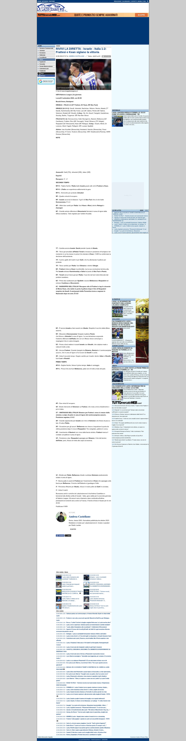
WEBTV (114, 365)
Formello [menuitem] (42, 64)
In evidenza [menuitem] (43, 57)
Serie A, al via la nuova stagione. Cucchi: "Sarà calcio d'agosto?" (86, 723)
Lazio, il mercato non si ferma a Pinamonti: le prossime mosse (85, 654)
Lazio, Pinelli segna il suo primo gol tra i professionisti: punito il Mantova (88, 728)
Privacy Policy (144, 737)
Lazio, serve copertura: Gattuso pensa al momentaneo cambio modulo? (88, 625)
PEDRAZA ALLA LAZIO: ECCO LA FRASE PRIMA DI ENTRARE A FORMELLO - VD (130, 369)
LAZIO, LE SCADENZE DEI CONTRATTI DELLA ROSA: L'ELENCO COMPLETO (121, 303)
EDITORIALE (116, 110)
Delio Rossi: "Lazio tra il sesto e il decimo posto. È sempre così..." (86, 725)
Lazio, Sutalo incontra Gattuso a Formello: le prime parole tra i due (86, 692)
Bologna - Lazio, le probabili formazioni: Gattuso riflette (130, 222)
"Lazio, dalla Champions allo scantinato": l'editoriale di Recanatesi (86, 627)
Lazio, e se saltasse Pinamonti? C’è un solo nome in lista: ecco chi (86, 660)
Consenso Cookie (135, 737)
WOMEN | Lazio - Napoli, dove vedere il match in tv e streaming (85, 716)
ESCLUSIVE (116, 319)
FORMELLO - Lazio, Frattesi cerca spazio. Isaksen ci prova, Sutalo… (87, 687)
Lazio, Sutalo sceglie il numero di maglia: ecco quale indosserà (85, 698)
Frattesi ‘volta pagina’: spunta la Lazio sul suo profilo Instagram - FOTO (87, 719)
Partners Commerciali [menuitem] (46, 48)
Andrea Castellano (76, 56)
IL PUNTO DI (116, 299)
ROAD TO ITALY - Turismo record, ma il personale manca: (131, 216)
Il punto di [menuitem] (42, 62)
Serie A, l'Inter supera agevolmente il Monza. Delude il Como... (85, 730)
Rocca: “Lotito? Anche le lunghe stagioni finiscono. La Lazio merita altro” (88, 622)
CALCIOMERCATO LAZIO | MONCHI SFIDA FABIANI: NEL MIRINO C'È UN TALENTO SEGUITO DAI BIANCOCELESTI (123, 324)
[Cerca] (147, 1)
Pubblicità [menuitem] (43, 71)
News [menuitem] (41, 59)
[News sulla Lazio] (51, 7)
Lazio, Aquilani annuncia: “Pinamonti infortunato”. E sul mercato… (86, 707)
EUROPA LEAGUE (118, 346)
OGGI (141, 210)
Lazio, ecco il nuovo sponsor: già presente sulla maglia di (131, 232)
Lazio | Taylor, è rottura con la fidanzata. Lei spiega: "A (130, 224)
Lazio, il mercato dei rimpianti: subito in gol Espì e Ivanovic (84, 647)
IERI (146, 210)
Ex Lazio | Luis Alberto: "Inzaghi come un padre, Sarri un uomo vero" (87, 674)
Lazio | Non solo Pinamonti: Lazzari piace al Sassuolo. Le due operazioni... (88, 671)
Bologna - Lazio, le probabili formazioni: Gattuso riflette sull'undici (86, 634)
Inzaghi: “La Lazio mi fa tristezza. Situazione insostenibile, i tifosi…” (86, 705)
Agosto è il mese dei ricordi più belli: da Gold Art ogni (129, 217)
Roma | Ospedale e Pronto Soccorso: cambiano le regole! (83, 734)
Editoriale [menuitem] (42, 55)
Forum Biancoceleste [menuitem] (46, 66)
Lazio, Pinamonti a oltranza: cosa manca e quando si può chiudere (86, 676)
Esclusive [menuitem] (43, 53)
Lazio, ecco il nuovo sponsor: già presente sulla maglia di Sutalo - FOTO (88, 694)
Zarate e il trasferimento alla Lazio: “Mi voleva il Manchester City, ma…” (88, 710)
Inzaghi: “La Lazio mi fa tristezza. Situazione (127, 231)
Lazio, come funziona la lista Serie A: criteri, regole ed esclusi (85, 689)
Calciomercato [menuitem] (44, 68)
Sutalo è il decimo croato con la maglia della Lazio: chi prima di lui (86, 732)
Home (40, 46)
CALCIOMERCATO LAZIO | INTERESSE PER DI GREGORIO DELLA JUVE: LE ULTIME (128, 387)
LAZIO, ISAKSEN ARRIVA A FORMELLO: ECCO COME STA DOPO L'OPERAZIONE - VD (128, 113)
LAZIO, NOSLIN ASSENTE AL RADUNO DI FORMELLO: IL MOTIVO (122, 349)
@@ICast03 (96, 56)
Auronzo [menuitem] (42, 50)
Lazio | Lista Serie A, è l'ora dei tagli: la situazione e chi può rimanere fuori (88, 636)
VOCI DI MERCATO (118, 384)
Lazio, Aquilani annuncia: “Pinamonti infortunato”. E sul (130, 229)
